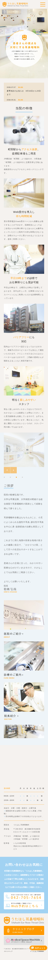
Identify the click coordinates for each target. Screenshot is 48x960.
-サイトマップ (8, 951)
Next (13, 470)
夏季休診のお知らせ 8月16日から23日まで (24, 92)
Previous (7, 470)
